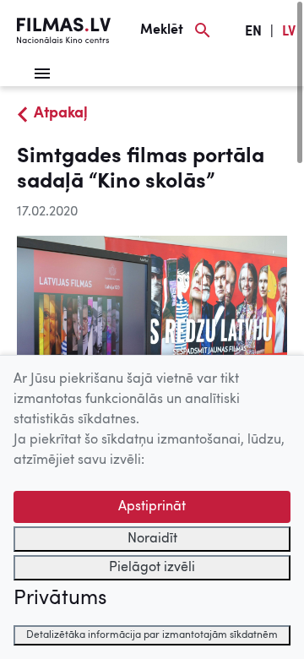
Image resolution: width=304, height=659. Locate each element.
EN (253, 32)
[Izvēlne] (42, 73)
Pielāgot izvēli (152, 568)
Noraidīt (152, 539)
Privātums (60, 599)
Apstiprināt (152, 507)
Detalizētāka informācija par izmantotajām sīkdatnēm (152, 635)
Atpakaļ (61, 113)
